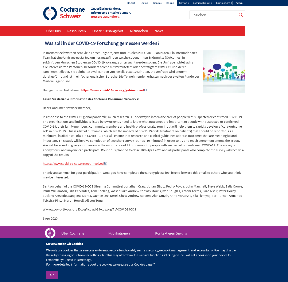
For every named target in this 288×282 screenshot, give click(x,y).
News (159, 30)
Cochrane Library (201, 2)
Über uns (53, 30)
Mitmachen (139, 30)
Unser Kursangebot (107, 30)
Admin (239, 2)
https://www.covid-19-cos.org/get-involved (112, 90)
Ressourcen (76, 30)
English (144, 2)
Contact (183, 2)
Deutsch (131, 2)
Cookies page (143, 264)
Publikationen (119, 233)
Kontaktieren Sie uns (171, 233)
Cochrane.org (223, 2)
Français (157, 2)
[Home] (50, 14)
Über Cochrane (72, 233)
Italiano (170, 2)
